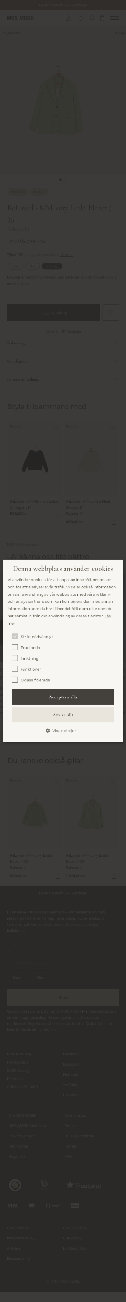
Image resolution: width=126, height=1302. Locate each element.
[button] (63, 730)
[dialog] (63, 651)
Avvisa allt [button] (63, 714)
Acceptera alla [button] (63, 697)
